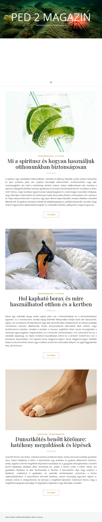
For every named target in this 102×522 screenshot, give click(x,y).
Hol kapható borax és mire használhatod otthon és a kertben (51, 301)
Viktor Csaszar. (37, 517)
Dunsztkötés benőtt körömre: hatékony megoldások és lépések (51, 441)
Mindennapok (46, 156)
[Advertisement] (51, 58)
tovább (51, 214)
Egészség (42, 434)
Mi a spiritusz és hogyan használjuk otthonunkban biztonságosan (51, 163)
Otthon (59, 156)
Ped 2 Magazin (51, 17)
